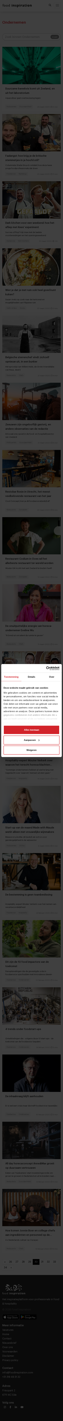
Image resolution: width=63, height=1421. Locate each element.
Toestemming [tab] (11, 677)
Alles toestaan (31, 730)
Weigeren (31, 750)
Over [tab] (51, 677)
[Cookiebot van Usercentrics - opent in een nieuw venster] (46, 668)
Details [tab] (31, 677)
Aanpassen (30, 740)
